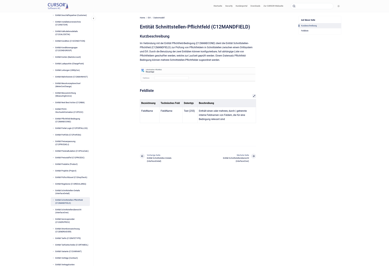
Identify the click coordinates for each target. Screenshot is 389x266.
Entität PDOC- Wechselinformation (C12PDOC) (69, 110)
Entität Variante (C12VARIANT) (68, 251)
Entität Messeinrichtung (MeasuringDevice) (65, 94)
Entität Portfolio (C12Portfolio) (68, 135)
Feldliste (304, 31)
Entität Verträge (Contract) (66, 258)
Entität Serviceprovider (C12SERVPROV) (65, 220)
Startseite (218, 6)
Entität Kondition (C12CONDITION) (70, 41)
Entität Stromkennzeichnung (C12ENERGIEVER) (67, 230)
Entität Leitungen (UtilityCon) (67, 70)
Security (228, 6)
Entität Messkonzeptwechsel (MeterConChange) (67, 85)
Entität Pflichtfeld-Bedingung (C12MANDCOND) (67, 120)
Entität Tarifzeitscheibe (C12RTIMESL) (71, 245)
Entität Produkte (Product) (66, 164)
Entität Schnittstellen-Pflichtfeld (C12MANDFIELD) (69, 201)
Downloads (255, 6)
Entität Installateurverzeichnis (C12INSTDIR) (68, 23)
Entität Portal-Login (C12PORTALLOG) (71, 128)
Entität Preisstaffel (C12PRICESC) (70, 157)
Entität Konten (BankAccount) (68, 57)
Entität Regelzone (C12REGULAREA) (70, 184)
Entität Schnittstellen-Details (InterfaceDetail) (67, 192)
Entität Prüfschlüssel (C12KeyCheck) (71, 177)
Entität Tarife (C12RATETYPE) (68, 238)
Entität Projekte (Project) (65, 171)
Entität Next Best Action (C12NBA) (70, 102)
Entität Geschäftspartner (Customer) (71, 15)
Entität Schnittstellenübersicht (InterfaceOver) (68, 211)
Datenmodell (158, 18)
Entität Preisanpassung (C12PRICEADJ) (65, 143)
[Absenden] (294, 6)
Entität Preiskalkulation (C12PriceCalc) (72, 151)
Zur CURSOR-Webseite (273, 6)
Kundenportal (241, 6)
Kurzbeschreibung (309, 25)
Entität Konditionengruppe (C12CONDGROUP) (66, 49)
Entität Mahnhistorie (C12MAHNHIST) (71, 77)
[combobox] (312, 6)
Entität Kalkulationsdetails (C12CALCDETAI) (66, 33)
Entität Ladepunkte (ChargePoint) (69, 63)
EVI (149, 18)
